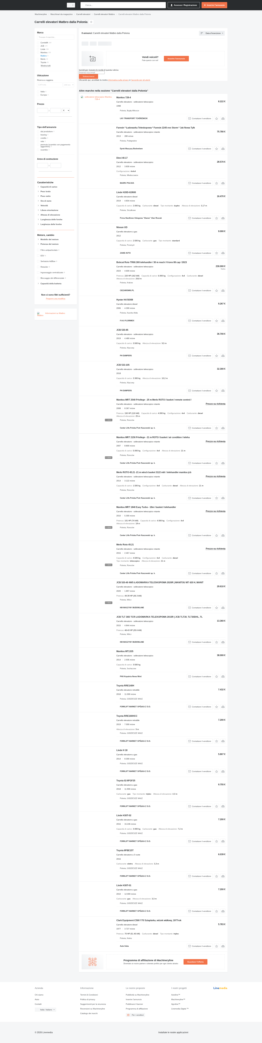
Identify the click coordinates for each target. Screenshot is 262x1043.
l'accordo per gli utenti (140, 80)
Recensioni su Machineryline (92, 1009)
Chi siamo (39, 995)
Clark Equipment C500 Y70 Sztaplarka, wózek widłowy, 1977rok (148, 920)
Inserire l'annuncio (176, 59)
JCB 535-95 (122, 330)
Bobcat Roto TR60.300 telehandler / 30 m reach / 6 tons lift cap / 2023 (151, 262)
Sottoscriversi (88, 76)
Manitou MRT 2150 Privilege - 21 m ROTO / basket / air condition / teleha (153, 437)
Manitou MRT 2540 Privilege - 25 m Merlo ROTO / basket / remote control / (153, 400)
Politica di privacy (87, 999)
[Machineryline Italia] (49, 5)
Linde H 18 (121, 750)
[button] (216, 118)
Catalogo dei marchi (89, 1013)
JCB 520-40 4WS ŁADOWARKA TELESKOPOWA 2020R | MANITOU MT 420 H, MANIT (159, 582)
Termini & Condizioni (89, 995)
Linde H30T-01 (123, 885)
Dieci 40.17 (122, 158)
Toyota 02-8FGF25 (125, 780)
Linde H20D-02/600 (126, 192)
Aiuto (37, 999)
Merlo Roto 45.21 (125, 544)
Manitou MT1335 (124, 651)
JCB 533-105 (122, 365)
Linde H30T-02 (123, 815)
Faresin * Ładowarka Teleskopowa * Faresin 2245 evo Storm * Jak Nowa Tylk (155, 128)
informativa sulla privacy (118, 80)
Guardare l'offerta (195, 962)
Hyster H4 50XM (124, 300)
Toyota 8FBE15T (125, 850)
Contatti (38, 1004)
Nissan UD (121, 227)
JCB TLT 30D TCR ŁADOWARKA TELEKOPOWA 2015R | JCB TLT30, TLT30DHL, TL (159, 617)
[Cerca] (83, 5)
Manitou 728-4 (123, 97)
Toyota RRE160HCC (126, 716)
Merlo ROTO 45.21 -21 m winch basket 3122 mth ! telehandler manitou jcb (153, 472)
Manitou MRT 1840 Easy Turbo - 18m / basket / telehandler (146, 507)
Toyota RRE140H (125, 685)
